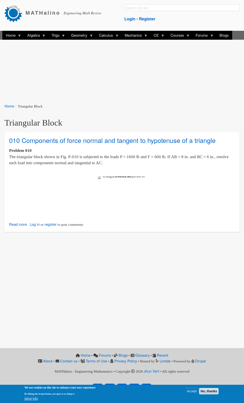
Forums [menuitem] (200, 36)
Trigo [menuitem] (53, 36)
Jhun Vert (151, 371)
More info (31, 399)
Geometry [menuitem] (77, 36)
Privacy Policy (125, 360)
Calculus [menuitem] (104, 36)
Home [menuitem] (9, 36)
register (50, 224)
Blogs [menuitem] (224, 35)
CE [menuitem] (154, 36)
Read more (18, 224)
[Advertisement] (111, 69)
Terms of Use (96, 360)
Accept (192, 391)
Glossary (142, 355)
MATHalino (43, 13)
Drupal (200, 360)
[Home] (15, 13)
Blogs (123, 355)
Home (9, 106)
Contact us (68, 360)
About (48, 360)
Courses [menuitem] (175, 36)
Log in (35, 224)
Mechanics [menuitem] (131, 36)
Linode (165, 360)
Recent (162, 355)
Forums (105, 355)
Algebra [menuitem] (32, 36)
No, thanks (209, 391)
